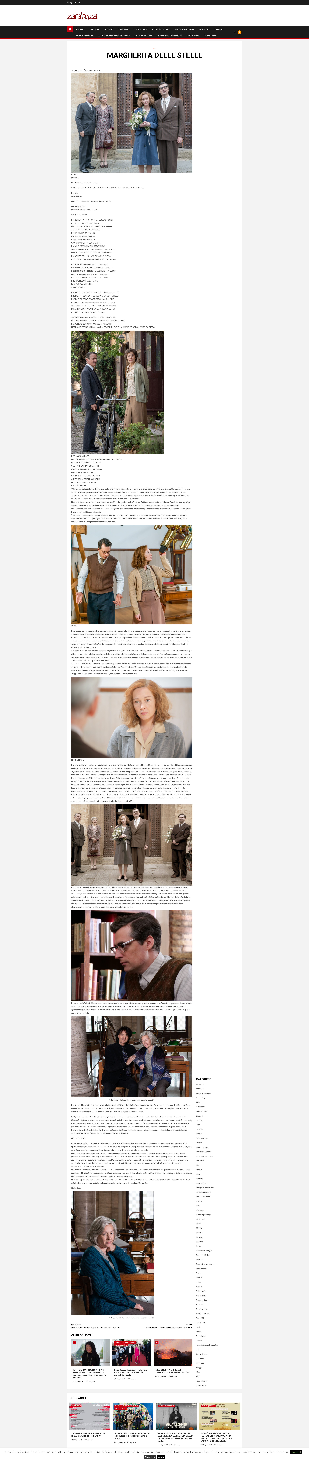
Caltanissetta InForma (184, 29)
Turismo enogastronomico (207, 1345)
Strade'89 (200, 1318)
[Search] (234, 32)
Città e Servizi (201, 1138)
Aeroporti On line (160, 29)
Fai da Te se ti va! (143, 35)
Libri (198, 1205)
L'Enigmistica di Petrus (205, 1187)
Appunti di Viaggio (203, 1093)
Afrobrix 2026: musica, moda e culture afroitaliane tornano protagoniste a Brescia (131, 1436)
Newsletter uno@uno (205, 1250)
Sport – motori (202, 1309)
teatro (198, 1331)
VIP (197, 1376)
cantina (199, 1120)
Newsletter (204, 29)
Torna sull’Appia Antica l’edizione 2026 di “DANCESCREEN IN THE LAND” (88, 1434)
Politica (199, 1259)
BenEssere (200, 1107)
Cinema (117, 1342)
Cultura (125, 1342)
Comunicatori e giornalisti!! (169, 35)
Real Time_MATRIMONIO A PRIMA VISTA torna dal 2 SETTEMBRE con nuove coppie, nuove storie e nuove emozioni (89, 1374)
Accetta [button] (161, 1457)
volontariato (201, 1385)
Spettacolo (119, 1345)
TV (154, 49)
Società (199, 1286)
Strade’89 (109, 29)
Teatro (199, 1327)
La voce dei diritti (203, 1196)
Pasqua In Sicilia (202, 1255)
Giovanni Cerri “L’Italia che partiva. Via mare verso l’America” (96, 1326)
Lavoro (199, 1201)
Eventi (198, 1165)
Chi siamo (80, 29)
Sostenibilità (201, 1295)
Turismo (199, 1340)
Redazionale (201, 1268)
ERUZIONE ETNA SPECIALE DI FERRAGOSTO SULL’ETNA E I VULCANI (172, 1371)
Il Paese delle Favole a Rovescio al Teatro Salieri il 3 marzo (168, 1326)
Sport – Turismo (202, 1313)
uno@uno (94, 29)
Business (199, 1116)
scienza (199, 1277)
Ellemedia (132, 1442)
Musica (199, 1237)
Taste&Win (123, 29)
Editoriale (200, 1160)
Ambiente (200, 1089)
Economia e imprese (204, 1156)
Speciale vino (201, 1300)
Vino (198, 1372)
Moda (198, 1223)
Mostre (199, 1228)
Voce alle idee (201, 1381)
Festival (133, 1342)
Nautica (199, 1241)
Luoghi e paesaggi (203, 1214)
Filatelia (199, 1178)
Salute (198, 1273)
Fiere (198, 1174)
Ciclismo (199, 1129)
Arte (198, 1102)
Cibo (198, 1125)
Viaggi (198, 1367)
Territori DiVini (140, 29)
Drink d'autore (202, 1147)
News (198, 1246)
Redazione (78, 70)
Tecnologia (200, 1336)
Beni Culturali (201, 1111)
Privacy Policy (210, 35)
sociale (199, 1282)
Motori (199, 1232)
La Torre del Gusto (203, 1192)
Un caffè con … (202, 1354)
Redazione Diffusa (84, 35)
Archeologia (201, 1098)
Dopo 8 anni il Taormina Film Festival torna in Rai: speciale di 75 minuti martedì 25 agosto (130, 1372)
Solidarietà (200, 1291)
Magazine (200, 1219)
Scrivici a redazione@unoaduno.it (114, 35)
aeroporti (200, 1084)
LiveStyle (218, 29)
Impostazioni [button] (296, 1452)
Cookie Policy (193, 35)
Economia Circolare (204, 1151)
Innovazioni (201, 1183)
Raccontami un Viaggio (205, 1264)
